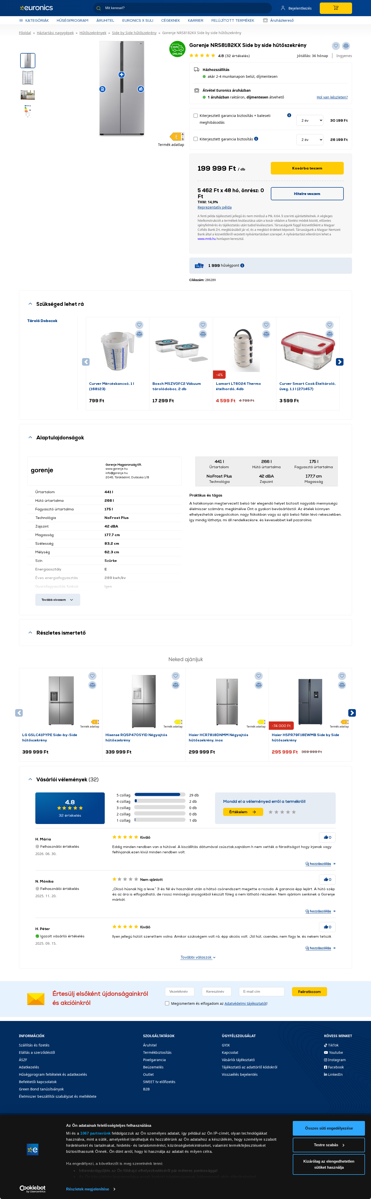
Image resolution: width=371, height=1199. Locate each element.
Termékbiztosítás (157, 1052)
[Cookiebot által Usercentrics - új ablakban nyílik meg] (33, 1189)
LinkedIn (335, 1074)
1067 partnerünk (95, 1133)
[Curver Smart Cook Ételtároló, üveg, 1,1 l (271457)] (307, 350)
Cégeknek (170, 20)
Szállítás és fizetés (34, 1045)
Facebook (335, 1067)
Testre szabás (326, 1145)
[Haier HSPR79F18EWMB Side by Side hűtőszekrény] (310, 701)
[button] (332, 97)
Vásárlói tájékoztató (238, 1059)
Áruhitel (105, 20)
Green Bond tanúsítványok (41, 1089)
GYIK (226, 1045)
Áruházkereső (282, 20)
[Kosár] (336, 8)
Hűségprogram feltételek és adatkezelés (53, 1074)
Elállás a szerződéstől (37, 1052)
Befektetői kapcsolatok (38, 1081)
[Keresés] (266, 9)
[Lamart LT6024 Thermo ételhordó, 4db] (244, 350)
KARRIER (195, 20)
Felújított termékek (232, 20)
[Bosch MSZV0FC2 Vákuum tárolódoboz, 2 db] (180, 350)
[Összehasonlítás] (139, 334)
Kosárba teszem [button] (307, 168)
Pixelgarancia (154, 1059)
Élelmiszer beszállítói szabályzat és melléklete (57, 1096)
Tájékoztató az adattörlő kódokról (249, 1067)
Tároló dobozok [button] (42, 320)
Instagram (336, 1059)
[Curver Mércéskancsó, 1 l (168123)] (117, 350)
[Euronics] (39, 8)
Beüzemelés (153, 1067)
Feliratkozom (309, 991)
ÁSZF (23, 1059)
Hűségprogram (72, 20)
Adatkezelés (29, 1067)
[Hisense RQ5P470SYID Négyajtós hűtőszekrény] (144, 701)
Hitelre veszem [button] (307, 193)
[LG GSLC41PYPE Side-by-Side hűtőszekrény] (60, 701)
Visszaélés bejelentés (240, 1074)
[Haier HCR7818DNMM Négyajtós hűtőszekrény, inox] (227, 701)
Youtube (335, 1052)
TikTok (332, 1045)
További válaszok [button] (196, 957)
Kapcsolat (230, 1052)
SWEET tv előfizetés (159, 1081)
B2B (146, 1089)
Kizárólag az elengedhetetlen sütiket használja (328, 1164)
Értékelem (238, 812)
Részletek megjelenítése (87, 1189)
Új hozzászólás (318, 863)
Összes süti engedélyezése (329, 1128)
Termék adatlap (171, 144)
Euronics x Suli (137, 20)
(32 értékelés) (234, 56)
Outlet (148, 1074)
